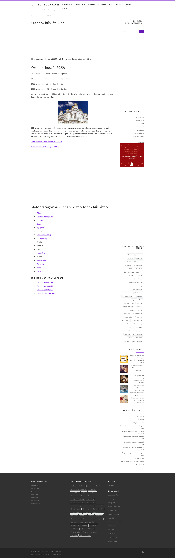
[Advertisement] (73, 41)
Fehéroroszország (44, 235)
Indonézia (138, 296)
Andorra (139, 255)
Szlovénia (131, 331)
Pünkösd (141, 420)
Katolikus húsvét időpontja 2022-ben (45, 147)
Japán (134, 300)
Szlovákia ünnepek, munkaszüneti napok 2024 (133, 438)
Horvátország (127, 296)
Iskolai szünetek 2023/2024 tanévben (132, 461)
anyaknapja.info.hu (113, 495)
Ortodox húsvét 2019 (45, 282)
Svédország (138, 324)
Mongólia (132, 310)
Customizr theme (56, 554)
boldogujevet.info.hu (114, 506)
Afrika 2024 (140, 127)
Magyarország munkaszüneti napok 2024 (133, 454)
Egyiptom (40, 227)
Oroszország (127, 317)
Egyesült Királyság (135, 275)
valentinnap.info (113, 541)
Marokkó (139, 306)
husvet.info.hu (112, 518)
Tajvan (140, 331)
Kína (140, 300)
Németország (137, 313)
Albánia (39, 213)
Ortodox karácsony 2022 (46, 293)
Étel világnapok (139, 133)
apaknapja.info (112, 499)
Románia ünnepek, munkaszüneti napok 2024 (134, 443)
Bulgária (40, 220)
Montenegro (41, 260)
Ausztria (131, 258)
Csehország (138, 265)
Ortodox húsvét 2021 (45, 286)
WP (39, 554)
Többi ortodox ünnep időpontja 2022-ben (46, 141)
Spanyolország (136, 320)
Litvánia (139, 303)
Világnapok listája (138, 423)
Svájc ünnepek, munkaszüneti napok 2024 (133, 448)
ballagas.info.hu (112, 503)
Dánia (130, 268)
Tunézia (127, 334)
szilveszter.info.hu (113, 537)
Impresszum (111, 485)
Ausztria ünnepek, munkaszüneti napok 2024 (132, 427)
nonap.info (111, 529)
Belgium (139, 258)
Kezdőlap (34, 16)
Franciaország (137, 289)
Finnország (138, 286)
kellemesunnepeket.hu (115, 522)
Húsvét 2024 (140, 464)
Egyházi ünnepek (138, 136)
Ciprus (39, 224)
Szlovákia (138, 327)
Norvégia (126, 313)
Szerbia (39, 267)
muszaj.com (111, 526)
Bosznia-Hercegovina (45, 216)
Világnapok (140, 130)
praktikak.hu (111, 533)
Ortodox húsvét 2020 (45, 290)
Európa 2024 (140, 121)
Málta (140, 310)
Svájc (129, 324)
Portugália (138, 317)
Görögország (42, 238)
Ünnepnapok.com (42, 551)
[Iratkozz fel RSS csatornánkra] (143, 552)
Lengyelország (128, 303)
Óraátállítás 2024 (139, 458)
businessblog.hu (112, 510)
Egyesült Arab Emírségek (133, 272)
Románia (40, 264)
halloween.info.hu (113, 514)
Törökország (137, 334)
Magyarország (139, 117)
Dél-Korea (138, 268)
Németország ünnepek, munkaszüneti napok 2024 (132, 432)
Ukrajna (40, 271)
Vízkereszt (140, 416)
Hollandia (138, 293)
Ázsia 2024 (140, 124)
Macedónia (41, 253)
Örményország (137, 341)
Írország (126, 341)
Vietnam (139, 338)
